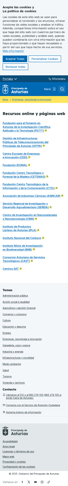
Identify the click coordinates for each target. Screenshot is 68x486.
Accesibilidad (10, 441)
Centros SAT (11, 268)
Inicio (5, 99)
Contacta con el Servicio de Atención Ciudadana (33, 405)
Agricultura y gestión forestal (19, 308)
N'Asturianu (58, 78)
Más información (13, 51)
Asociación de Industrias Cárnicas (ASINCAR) (31, 195)
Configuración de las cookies (19, 466)
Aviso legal (9, 446)
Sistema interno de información (23, 412)
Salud (6, 370)
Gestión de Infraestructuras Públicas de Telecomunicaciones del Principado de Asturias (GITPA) (25, 142)
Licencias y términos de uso (18, 451)
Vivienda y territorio (14, 382)
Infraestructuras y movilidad (18, 357)
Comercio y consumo (15, 314)
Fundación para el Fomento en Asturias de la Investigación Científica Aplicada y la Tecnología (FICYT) (26, 126)
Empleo (7, 332)
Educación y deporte (14, 326)
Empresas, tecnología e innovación (31, 99)
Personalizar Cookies (45, 58)
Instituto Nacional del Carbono (22, 238)
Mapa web (8, 456)
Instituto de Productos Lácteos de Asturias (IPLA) (19, 228)
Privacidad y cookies (14, 461)
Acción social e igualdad (16, 301)
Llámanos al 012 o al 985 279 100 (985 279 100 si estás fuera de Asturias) (33, 396)
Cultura (7, 320)
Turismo (7, 376)
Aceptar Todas (16, 58)
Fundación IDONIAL (15, 165)
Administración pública (15, 295)
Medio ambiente (12, 364)
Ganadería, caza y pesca (16, 345)
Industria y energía (13, 351)
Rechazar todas (17, 66)
